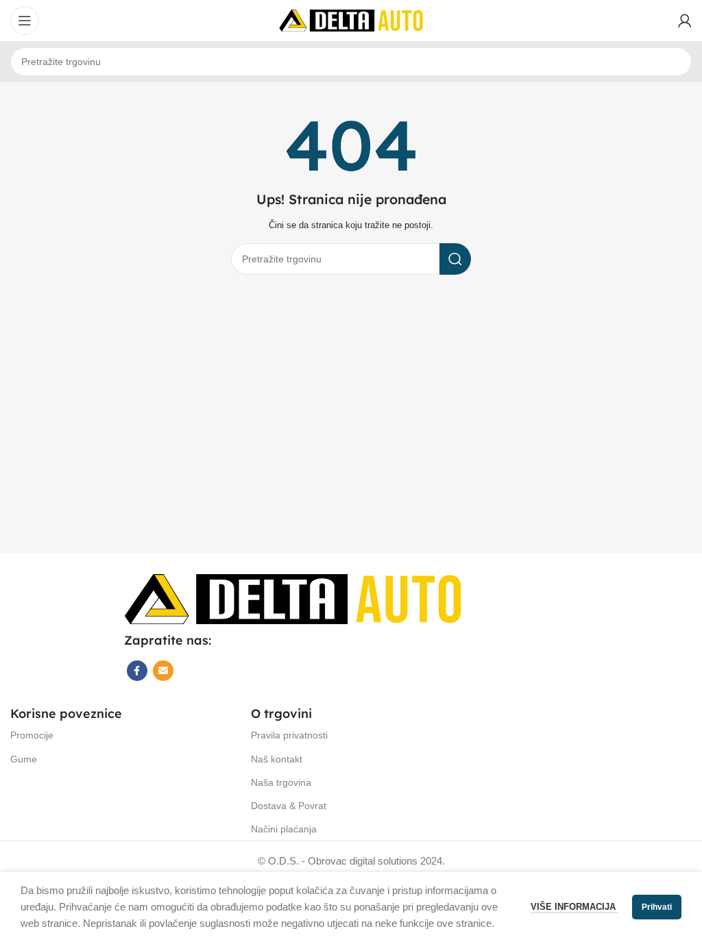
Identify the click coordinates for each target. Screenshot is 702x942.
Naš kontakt (276, 759)
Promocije (31, 735)
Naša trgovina (281, 782)
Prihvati (657, 907)
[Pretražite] (455, 259)
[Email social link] (163, 670)
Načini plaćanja (284, 828)
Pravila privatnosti (289, 735)
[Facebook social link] (137, 670)
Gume (23, 759)
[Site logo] (351, 19)
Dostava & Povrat (288, 805)
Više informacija (574, 907)
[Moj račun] (685, 20)
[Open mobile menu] (24, 20)
